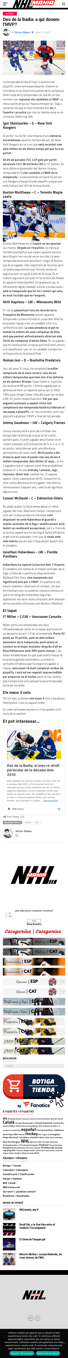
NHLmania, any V (28, 1209)
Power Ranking (55, 1145)
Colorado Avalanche (43, 1123)
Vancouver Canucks (53, 1150)
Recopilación (19, 1147)
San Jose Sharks (33, 1147)
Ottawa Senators (50, 1141)
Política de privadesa (48, 1353)
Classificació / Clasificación (18, 1174)
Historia (21, 1134)
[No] (64, 1343)
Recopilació (8, 1147)
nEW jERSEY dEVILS (37, 1137)
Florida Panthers (44, 1130)
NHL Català (9, 1183)
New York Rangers (11, 1141)
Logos (45, 1134)
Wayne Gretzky (28, 1153)
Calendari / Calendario (15, 1170)
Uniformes (40, 1150)
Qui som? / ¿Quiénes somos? (19, 1191)
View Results (34, 924)
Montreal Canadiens (19, 1137)
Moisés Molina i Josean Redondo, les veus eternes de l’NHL (40, 1256)
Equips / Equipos (12, 1178)
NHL (37, 822)
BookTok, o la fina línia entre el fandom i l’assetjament (37, 1226)
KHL (39, 1134)
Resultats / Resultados (16, 1196)
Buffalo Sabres (57, 1119)
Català (28, 822)
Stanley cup (47, 1147)
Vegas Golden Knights (12, 1153)
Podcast (44, 1145)
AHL (5, 1118)
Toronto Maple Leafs (25, 1150)
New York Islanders (54, 1137)
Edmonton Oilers (50, 1126)
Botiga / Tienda (12, 1165)
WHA (36, 1153)
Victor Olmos (22, 32)
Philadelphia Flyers (11, 1145)
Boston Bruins (43, 1118)
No (10, 916)
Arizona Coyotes (29, 1118)
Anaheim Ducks (15, 1118)
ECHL (40, 1126)
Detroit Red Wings (30, 1126)
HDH (15, 1134)
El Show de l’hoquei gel (32, 1239)
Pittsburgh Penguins (29, 1145)
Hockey (31, 1134)
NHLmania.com (11, 1187)
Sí (10, 913)
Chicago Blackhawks (24, 1123)
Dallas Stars (15, 1125)
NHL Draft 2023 (36, 1142)
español (28, 1129)
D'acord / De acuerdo (22, 1353)
